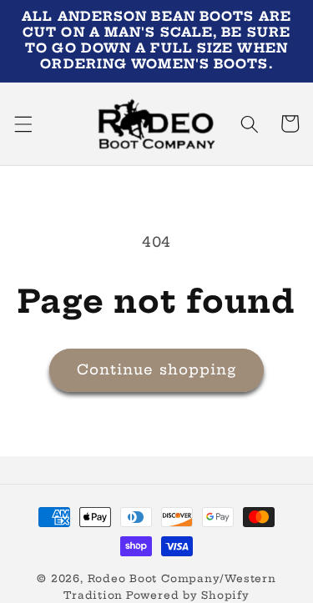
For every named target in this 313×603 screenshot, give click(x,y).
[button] (23, 123)
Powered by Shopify (188, 595)
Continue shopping (157, 369)
